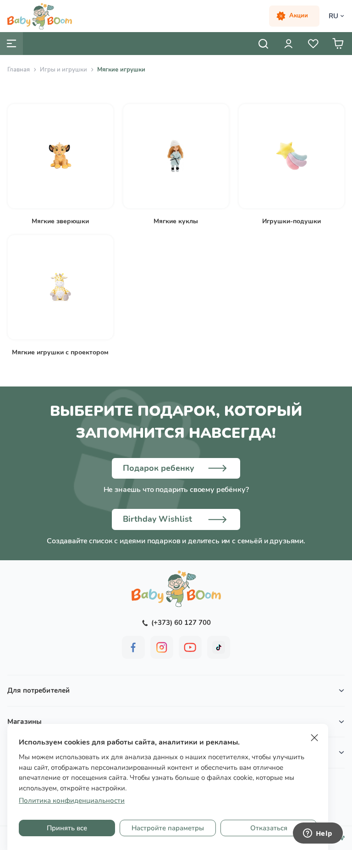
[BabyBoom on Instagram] (161, 647)
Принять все (67, 828)
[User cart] (338, 43)
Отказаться (268, 828)
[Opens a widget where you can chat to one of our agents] (317, 833)
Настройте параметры (168, 828)
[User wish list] (313, 43)
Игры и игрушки (63, 70)
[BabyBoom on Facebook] (133, 647)
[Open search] (263, 43)
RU (333, 16)
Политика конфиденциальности (72, 800)
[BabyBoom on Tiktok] (218, 647)
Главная (18, 70)
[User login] (288, 43)
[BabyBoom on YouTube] (190, 647)
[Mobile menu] (11, 43)
